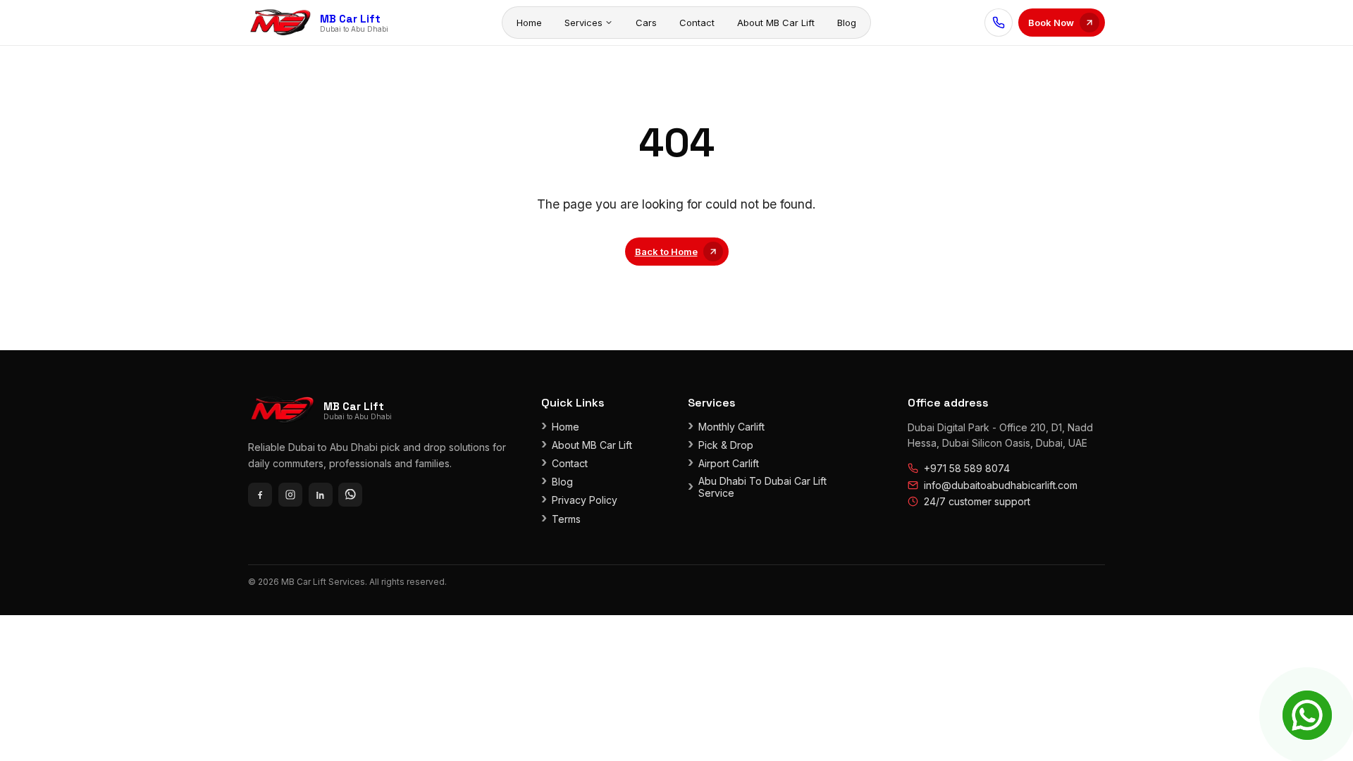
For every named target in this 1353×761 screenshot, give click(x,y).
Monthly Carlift (731, 427)
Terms (566, 519)
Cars (646, 22)
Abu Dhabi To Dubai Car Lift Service (762, 487)
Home (529, 22)
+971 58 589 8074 (967, 468)
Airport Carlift (728, 463)
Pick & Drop (725, 445)
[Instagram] (290, 495)
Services (583, 22)
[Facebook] (260, 495)
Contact (697, 22)
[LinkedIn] (321, 495)
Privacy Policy (584, 500)
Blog (846, 22)
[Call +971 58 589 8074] (998, 22)
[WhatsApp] (350, 495)
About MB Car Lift (776, 22)
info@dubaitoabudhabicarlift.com (1000, 485)
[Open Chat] (1307, 715)
